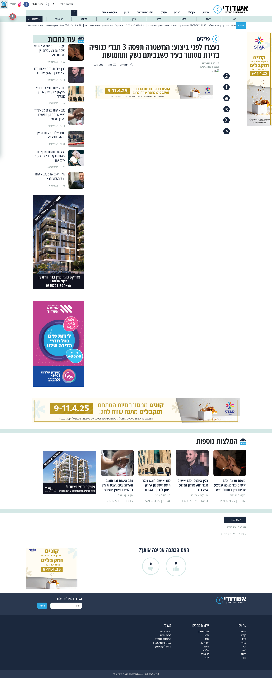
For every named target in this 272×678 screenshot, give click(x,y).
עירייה (109, 19)
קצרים (206, 657)
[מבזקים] (4, 4)
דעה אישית (205, 642)
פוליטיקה (84, 19)
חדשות (205, 12)
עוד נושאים (36, 19)
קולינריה (206, 650)
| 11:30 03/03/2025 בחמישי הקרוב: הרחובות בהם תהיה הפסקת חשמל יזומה (191, 25)
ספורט (164, 12)
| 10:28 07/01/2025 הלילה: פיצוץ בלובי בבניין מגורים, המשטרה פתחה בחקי (67, 25)
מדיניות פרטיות (165, 631)
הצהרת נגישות (165, 635)
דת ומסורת (59, 19)
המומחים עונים (203, 631)
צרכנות (206, 646)
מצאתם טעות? (236, 519)
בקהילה (191, 12)
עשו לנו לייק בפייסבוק (163, 646)
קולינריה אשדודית (145, 12)
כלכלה (159, 19)
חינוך (134, 19)
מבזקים (241, 25)
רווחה (207, 639)
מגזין (126, 12)
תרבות (177, 12)
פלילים (183, 19)
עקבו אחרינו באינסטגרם (162, 642)
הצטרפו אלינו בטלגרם (163, 639)
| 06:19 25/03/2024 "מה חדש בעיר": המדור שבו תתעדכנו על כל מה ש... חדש (129, 25)
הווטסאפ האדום (109, 12)
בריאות (208, 19)
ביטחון (234, 19)
